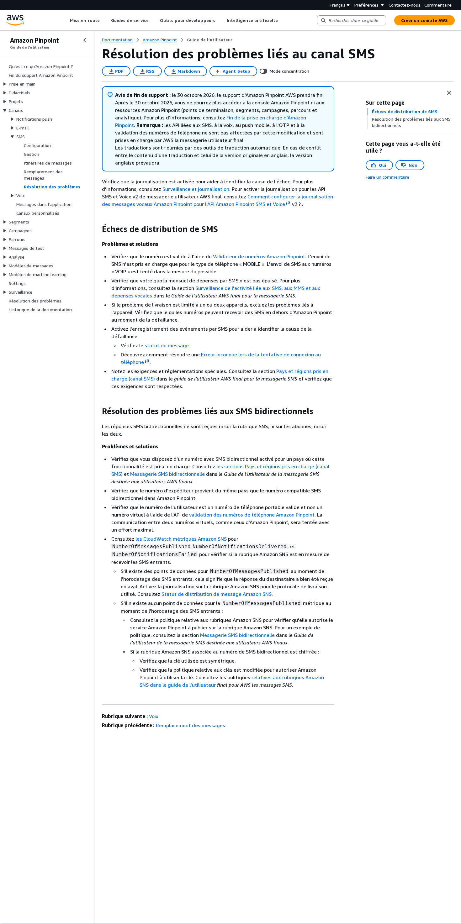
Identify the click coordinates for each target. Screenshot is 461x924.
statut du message (167, 345)
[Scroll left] (65, 20)
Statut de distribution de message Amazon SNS (217, 594)
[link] (209, 40)
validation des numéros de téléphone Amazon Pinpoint (252, 515)
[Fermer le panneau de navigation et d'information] (449, 93)
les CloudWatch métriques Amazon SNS (181, 539)
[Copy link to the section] (97, 229)
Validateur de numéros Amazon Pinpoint (259, 256)
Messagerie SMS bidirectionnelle (167, 474)
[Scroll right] (282, 20)
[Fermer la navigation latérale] (84, 40)
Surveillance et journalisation (195, 189)
